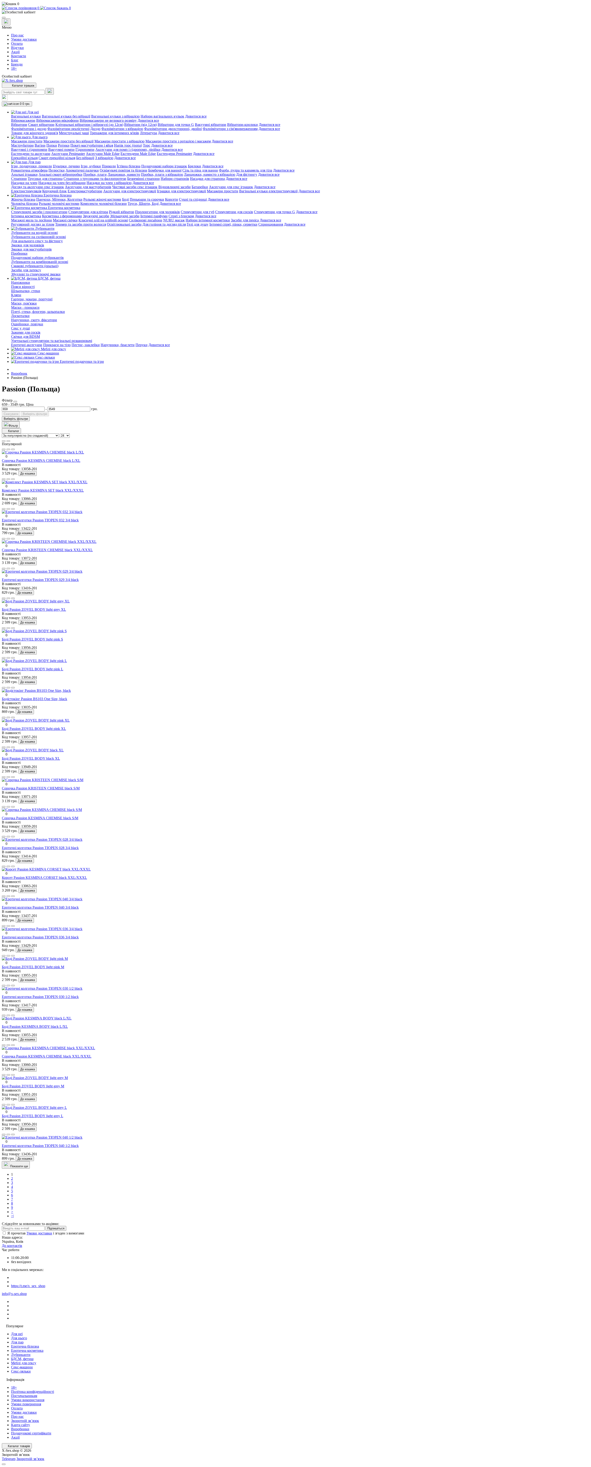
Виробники (20, 1429)
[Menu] (4, 17)
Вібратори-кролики (242, 125)
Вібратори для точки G (176, 125)
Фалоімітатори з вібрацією (122, 129)
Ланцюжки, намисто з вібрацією (209, 174)
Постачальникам (24, 1396)
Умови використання (27, 1400)
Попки (51, 145)
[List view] (4, 441)
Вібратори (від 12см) (140, 125)
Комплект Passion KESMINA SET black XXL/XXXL (43, 490)
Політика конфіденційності (32, 1392)
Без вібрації (85, 158)
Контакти (18, 56)
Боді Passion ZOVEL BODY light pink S (32, 639)
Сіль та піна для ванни (200, 170)
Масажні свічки (65, 220)
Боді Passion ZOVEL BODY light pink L (32, 669)
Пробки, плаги (95, 174)
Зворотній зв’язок (25, 1421)
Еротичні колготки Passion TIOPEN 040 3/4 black (40, 907)
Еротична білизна (25, 1346)
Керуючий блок (54, 191)
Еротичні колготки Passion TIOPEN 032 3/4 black (40, 520)
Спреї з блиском (181, 216)
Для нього (19, 1338)
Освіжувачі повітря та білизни (123, 170)
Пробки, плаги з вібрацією (162, 174)
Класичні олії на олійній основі (103, 220)
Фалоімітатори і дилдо (28, 129)
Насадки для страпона (207, 179)
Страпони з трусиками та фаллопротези (94, 179)
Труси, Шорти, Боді (143, 204)
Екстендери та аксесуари (30, 154)
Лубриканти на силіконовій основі (38, 237)
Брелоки (194, 166)
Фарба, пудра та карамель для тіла (245, 170)
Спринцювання (270, 224)
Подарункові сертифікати (31, 1433)
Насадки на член (24, 183)
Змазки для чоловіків (27, 245)
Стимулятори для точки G (274, 212)
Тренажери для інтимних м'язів (114, 133)
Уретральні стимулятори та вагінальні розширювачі (51, 341)
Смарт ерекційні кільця (57, 158)
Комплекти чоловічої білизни (103, 204)
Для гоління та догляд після (164, 224)
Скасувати (11, 414)
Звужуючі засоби (96, 216)
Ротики (63, 145)
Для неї (17, 1334)
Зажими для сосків (25, 332)
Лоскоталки (20, 316)
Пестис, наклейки (86, 345)
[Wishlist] (8, 449)
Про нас (17, 35)
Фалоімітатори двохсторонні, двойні (173, 129)
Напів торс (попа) (128, 145)
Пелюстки (56, 170)
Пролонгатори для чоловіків (157, 212)
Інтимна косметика (26, 216)
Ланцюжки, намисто (124, 174)
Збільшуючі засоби (124, 216)
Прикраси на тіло (57, 345)
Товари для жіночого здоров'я (34, 133)
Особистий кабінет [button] (17, 76)
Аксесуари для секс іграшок (231, 187)
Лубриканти (20, 1355)
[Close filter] (15, 401)
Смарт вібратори (41, 125)
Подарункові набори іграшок (164, 166)
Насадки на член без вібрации (62, 183)
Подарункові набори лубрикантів (37, 258)
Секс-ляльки (21, 1371)
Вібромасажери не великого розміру (108, 120)
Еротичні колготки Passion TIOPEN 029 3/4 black (40, 580)
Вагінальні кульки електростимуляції (268, 191)
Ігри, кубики (91, 166)
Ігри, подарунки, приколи (31, 166)
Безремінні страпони (143, 179)
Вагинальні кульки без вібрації (66, 116)
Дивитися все (196, 116)
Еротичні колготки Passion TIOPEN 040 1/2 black (40, 1146)
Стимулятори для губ (197, 212)
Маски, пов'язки (24, 303)
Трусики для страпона (45, 179)
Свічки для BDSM (25, 337)
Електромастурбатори (85, 191)
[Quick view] (4, 449)
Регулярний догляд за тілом (32, 224)
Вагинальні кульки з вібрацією (115, 116)
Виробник (19, 373)
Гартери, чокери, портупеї (31, 299)
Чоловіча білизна (24, 204)
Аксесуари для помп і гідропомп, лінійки (127, 149)
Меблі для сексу (23, 1363)
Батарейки (200, 187)
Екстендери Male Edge (138, 154)
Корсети (171, 199)
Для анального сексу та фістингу (37, 241)
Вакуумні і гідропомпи (29, 149)
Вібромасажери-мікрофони (57, 120)
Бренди (17, 64)
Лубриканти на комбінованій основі (39, 262)
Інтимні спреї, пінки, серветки (233, 224)
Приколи (109, 166)
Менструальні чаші (74, 133)
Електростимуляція (26, 191)
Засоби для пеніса (245, 220)
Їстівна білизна (128, 166)
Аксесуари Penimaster (68, 154)
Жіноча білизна (23, 199)
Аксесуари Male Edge (103, 154)
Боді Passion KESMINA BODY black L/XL (35, 1026)
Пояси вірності (23, 287)
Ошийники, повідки (27, 324)
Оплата (17, 43)
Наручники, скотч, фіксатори (34, 320)
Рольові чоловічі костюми (59, 204)
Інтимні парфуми (154, 216)
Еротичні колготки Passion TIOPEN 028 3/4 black (40, 848)
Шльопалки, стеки (25, 291)
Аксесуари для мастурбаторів (88, 187)
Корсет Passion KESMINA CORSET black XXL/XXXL (44, 878)
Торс (146, 145)
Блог (14, 60)
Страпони (19, 179)
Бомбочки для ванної (164, 170)
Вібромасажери (23, 120)
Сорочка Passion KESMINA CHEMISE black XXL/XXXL (46, 1056)
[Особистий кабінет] (295, 12)
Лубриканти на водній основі (34, 233)
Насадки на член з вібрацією (109, 183)
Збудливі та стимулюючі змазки (35, 274)
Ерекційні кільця (24, 158)
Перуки (142, 345)
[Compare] (13, 449)
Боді (125, 199)
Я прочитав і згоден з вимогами (45, 1233)
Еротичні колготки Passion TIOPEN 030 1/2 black (40, 997)
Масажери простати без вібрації (68, 141)
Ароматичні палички (82, 170)
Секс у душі (20, 328)
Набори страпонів (175, 179)
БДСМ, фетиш (22, 1359)
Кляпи (16, 295)
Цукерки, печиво (66, 166)
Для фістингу (246, 174)
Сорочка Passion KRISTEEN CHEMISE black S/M (41, 788)
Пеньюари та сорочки (147, 199)
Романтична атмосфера (29, 170)
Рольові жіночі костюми (102, 199)
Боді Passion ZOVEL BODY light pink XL (34, 729)
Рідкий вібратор (121, 212)
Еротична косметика (27, 1350)
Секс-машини (22, 1367)
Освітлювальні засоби (124, 224)
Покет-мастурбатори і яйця (91, 145)
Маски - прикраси (25, 307)
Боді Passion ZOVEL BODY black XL (31, 758)
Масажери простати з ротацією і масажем (178, 141)
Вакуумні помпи (61, 149)
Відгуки (17, 48)
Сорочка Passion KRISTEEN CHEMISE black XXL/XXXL (47, 550)
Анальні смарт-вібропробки (60, 174)
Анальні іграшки (24, 174)
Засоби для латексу (26, 270)
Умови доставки (24, 39)
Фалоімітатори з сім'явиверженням (230, 129)
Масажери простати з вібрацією (119, 141)
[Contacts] (6, 21)
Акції (15, 52)
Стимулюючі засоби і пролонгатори (39, 212)
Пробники (19, 253)
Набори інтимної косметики (208, 220)
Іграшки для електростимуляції (181, 191)
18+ (14, 68)
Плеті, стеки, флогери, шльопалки (38, 312)
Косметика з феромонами (62, 216)
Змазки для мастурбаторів (31, 249)
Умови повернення (26, 1404)
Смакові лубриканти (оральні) (34, 266)
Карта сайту (20, 1425)
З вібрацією (104, 158)
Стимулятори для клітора (88, 212)
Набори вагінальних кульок (162, 116)
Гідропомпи (84, 149)
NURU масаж (174, 220)
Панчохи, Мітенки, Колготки (59, 199)
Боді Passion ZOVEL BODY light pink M (33, 967)
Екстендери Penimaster (174, 154)
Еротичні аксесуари (26, 345)
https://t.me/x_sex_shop (28, 1286)
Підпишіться (55, 1228)
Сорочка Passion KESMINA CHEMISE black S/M (40, 818)
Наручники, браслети (118, 345)
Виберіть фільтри (35, 414)
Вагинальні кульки (26, 116)
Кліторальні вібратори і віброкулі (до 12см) (89, 125)
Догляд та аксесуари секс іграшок (37, 187)
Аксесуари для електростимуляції (129, 191)
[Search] (49, 91)
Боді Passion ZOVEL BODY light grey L (32, 1116)
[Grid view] (8, 441)
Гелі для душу (197, 224)
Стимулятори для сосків (234, 212)
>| (12, 1216)
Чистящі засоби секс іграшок (134, 187)
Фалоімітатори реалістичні (68, 129)
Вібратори (19, 125)
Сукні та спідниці (193, 199)
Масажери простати (26, 141)
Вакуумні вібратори (210, 125)
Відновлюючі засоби (174, 187)
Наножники (20, 282)
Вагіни (40, 145)
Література (148, 133)
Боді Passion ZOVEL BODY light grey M (33, 1086)
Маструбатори (22, 145)
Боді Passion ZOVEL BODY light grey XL (34, 609)
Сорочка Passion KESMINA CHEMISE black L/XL (41, 461)
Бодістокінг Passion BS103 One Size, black (34, 699)
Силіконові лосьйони (145, 220)
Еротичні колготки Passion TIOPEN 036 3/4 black (40, 937)
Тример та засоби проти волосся (80, 224)
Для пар (17, 1342)
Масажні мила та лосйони (31, 220)
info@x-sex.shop (14, 1294)
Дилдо (95, 129)
